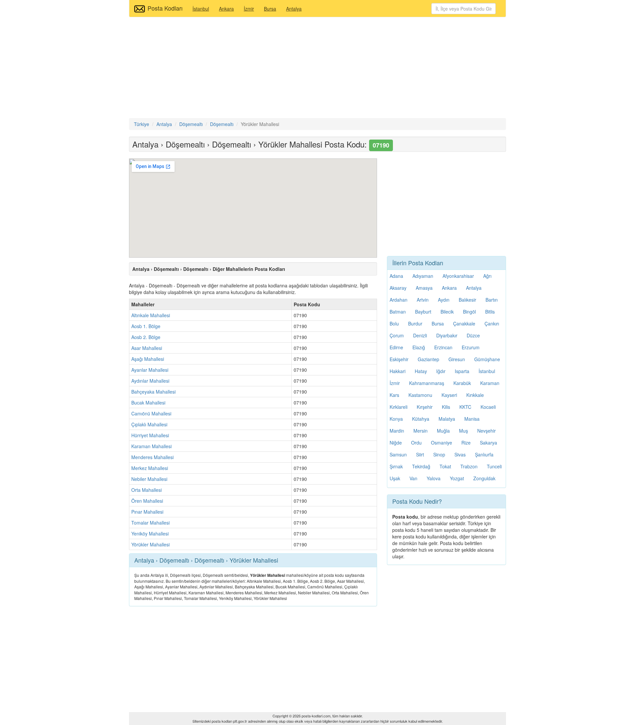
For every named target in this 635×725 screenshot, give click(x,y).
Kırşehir (425, 407)
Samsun (398, 454)
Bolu (394, 323)
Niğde (396, 442)
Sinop (439, 454)
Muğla (443, 430)
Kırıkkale (475, 395)
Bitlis (490, 311)
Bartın (492, 299)
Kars (394, 395)
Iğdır (440, 371)
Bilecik (447, 311)
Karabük (462, 383)
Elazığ (418, 347)
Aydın (443, 299)
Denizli (420, 335)
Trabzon (469, 466)
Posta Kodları (165, 8)
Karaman (489, 383)
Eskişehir (399, 359)
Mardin (397, 430)
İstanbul (200, 8)
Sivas (460, 454)
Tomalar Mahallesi (150, 522)
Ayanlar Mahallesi (149, 369)
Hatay (421, 371)
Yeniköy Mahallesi (150, 533)
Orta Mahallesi (146, 490)
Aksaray (398, 287)
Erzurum (471, 347)
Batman (398, 311)
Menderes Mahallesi (152, 457)
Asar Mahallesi (146, 348)
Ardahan (398, 299)
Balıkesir (467, 299)
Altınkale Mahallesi (150, 315)
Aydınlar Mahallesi (150, 380)
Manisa (472, 418)
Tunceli (494, 466)
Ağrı (487, 276)
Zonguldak (484, 478)
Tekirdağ (421, 466)
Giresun (456, 359)
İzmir (249, 8)
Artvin (423, 299)
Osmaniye (441, 442)
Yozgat (457, 478)
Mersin (420, 430)
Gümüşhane (487, 359)
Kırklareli (398, 407)
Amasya (424, 287)
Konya (396, 418)
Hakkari (397, 371)
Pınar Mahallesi (147, 511)
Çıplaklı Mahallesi (149, 424)
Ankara (226, 8)
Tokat (445, 466)
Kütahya (420, 418)
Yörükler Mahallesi (150, 544)
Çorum (397, 335)
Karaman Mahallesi (151, 446)
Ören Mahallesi (147, 500)
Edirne (396, 347)
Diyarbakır (446, 335)
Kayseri (449, 395)
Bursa (270, 8)
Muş (463, 430)
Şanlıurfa (484, 454)
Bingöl (469, 311)
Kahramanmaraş (426, 383)
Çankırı (492, 323)
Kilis (446, 407)
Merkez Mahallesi (149, 468)
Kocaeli (488, 407)
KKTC (465, 407)
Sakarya (488, 442)
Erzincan (443, 347)
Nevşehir (486, 430)
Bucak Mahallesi (148, 402)
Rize (466, 442)
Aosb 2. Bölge (145, 337)
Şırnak (396, 466)
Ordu (416, 442)
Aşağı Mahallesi (147, 359)
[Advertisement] (317, 68)
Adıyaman (422, 276)
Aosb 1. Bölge (145, 326)
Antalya (294, 8)
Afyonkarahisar (458, 276)
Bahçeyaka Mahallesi (153, 391)
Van (413, 478)
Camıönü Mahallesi (151, 413)
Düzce (473, 335)
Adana (396, 276)
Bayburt (423, 311)
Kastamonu (420, 395)
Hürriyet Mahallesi (150, 435)
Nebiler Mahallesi (149, 479)
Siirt (420, 454)
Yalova (434, 478)
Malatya (447, 418)
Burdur (415, 323)
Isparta (462, 371)
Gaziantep (428, 359)
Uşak (395, 478)
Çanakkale (464, 323)
